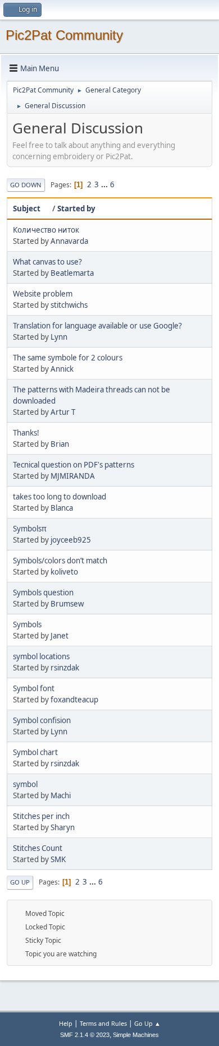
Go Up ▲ (147, 1023)
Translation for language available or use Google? (97, 326)
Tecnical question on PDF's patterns (73, 465)
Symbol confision (42, 720)
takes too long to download (59, 497)
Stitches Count (37, 848)
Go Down (26, 184)
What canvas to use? (47, 262)
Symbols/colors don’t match (60, 561)
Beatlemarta (72, 273)
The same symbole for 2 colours (67, 358)
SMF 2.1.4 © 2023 (85, 1034)
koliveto (64, 572)
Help (65, 1023)
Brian (60, 444)
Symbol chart (35, 752)
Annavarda (69, 241)
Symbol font (33, 688)
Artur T (63, 412)
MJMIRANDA (73, 476)
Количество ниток (46, 230)
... (105, 184)
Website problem (42, 294)
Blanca (62, 508)
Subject (26, 208)
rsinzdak (65, 668)
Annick (62, 369)
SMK (58, 859)
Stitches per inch (41, 816)
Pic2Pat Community (64, 35)
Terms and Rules (103, 1023)
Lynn (59, 337)
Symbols (27, 624)
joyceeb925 (71, 540)
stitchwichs (69, 305)
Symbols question (43, 592)
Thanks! (26, 433)
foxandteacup (74, 700)
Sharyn (63, 827)
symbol (25, 784)
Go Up (20, 882)
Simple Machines (136, 1034)
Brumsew (67, 604)
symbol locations (41, 656)
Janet (60, 636)
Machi (61, 795)
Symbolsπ (30, 529)
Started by (76, 208)
